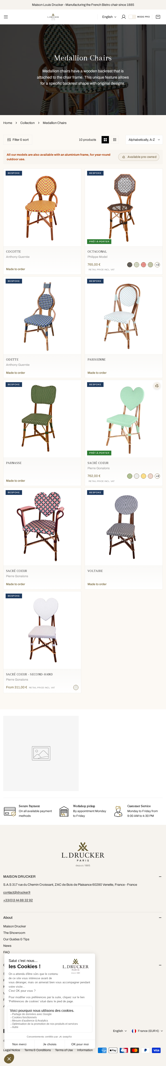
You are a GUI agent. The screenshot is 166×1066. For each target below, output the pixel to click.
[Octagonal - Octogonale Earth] (150, 264)
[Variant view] (115, 140)
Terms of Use (64, 1050)
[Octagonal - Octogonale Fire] (143, 264)
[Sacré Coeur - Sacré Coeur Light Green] (129, 476)
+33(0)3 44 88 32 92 (18, 900)
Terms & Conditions (37, 1050)
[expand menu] (5, 17)
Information (85, 1050)
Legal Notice (11, 1050)
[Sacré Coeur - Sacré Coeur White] (136, 476)
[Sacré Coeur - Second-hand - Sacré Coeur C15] (75, 687)
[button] (158, 17)
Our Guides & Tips (16, 939)
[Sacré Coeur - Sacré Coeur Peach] (143, 476)
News (7, 945)
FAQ (6, 952)
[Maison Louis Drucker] (53, 17)
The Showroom (14, 933)
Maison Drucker (14, 926)
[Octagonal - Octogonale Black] (129, 264)
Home (7, 123)
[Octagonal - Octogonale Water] (136, 264)
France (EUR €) (148, 1031)
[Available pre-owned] (156, 385)
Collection (27, 123)
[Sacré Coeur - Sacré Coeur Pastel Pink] (150, 476)
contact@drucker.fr (16, 892)
